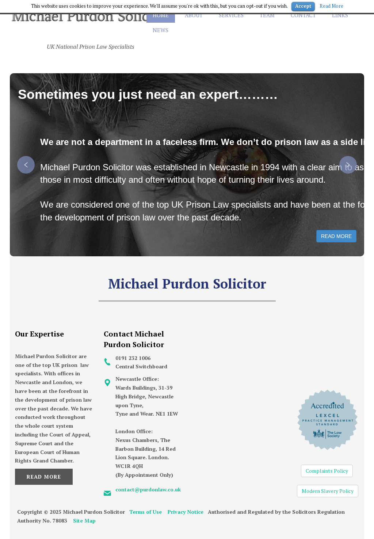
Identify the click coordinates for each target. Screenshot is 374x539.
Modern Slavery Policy (328, 490)
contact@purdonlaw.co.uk (148, 489)
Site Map (84, 520)
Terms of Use (145, 511)
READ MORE (336, 236)
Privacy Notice (185, 511)
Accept (303, 6)
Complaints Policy (327, 470)
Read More (44, 476)
